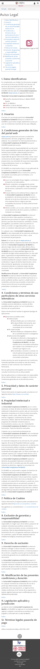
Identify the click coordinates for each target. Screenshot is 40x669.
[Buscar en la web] (38, 3)
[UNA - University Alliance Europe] (19, 654)
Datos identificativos (11, 20)
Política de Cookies (11, 48)
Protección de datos (20, 664)
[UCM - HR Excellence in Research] (19, 643)
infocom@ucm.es (23, 107)
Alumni (21, 6)
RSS (20, 666)
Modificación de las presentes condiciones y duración (12, 59)
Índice (3, 111)
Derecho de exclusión (12, 54)
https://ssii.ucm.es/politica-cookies (24, 504)
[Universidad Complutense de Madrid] (20, 3)
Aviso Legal (20, 662)
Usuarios (8, 22)
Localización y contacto (20, 661)
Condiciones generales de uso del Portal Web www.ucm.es (12, 27)
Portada (3, 9)
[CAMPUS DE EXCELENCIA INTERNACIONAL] (19, 648)
